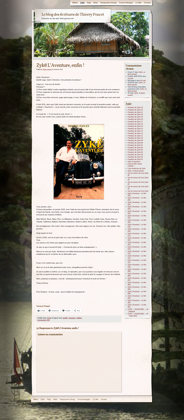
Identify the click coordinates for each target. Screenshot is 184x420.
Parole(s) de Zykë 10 (135, 138)
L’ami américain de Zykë (136, 168)
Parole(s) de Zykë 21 (135, 112)
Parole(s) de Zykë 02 (135, 157)
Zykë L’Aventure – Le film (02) (137, 301)
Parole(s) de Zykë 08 (135, 143)
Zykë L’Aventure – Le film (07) (137, 279)
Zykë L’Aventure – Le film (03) (137, 297)
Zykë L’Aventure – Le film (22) (137, 212)
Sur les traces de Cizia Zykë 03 (138, 183)
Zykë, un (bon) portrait (136, 73)
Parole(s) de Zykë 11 (135, 136)
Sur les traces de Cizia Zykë (138, 191)
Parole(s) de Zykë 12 (135, 133)
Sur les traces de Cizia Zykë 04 (138, 179)
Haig (89, 3)
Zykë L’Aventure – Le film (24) (137, 203)
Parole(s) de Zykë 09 (135, 140)
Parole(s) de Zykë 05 (135, 150)
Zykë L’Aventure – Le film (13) (137, 252)
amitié (65, 318)
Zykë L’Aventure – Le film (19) (137, 226)
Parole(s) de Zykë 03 (135, 154)
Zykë (82, 3)
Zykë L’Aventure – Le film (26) (137, 194)
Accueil (130, 78)
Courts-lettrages (126, 3)
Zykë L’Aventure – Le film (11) (137, 261)
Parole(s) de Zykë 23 (135, 107)
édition (79, 318)
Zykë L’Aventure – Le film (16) (137, 239)
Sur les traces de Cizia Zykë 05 (138, 174)
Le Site (138, 3)
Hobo (95, 3)
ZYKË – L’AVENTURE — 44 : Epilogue (138, 310)
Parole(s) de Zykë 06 (135, 147)
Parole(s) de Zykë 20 (135, 114)
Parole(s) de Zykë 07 (135, 145)
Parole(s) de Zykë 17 (135, 122)
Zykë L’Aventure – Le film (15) (137, 243)
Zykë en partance (134, 162)
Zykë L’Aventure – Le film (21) (137, 217)
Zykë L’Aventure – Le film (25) (137, 199)
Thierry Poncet (47, 69)
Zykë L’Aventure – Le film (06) (137, 284)
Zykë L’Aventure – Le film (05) (137, 288)
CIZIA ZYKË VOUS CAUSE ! (135, 165)
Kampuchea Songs (109, 3)
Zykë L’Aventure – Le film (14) (137, 248)
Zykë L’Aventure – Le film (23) (137, 208)
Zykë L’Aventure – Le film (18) (137, 230)
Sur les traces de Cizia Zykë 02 (138, 188)
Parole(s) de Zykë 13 (135, 131)
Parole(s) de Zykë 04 (135, 152)
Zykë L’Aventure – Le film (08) (137, 275)
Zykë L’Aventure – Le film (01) (137, 306)
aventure (72, 318)
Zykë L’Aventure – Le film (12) (137, 257)
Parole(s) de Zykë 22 (135, 110)
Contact (147, 3)
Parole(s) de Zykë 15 (135, 126)
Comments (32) (43, 320)
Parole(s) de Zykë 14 (135, 129)
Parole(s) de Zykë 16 (135, 124)
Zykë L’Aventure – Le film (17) (137, 235)
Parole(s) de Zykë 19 (135, 117)
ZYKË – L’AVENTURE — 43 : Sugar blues (138, 315)
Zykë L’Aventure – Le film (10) (137, 266)
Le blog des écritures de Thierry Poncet (73, 14)
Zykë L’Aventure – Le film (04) (137, 293)
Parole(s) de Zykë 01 (135, 159)
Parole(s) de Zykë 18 (135, 119)
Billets (75, 3)
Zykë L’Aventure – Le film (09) (137, 270)
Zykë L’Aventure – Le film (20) (137, 221)
